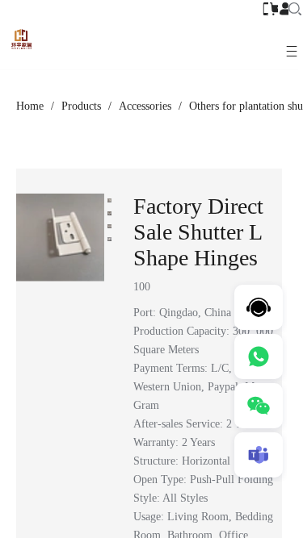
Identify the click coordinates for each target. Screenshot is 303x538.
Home (30, 106)
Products (81, 106)
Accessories (145, 106)
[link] (30, 106)
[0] (276, 8)
